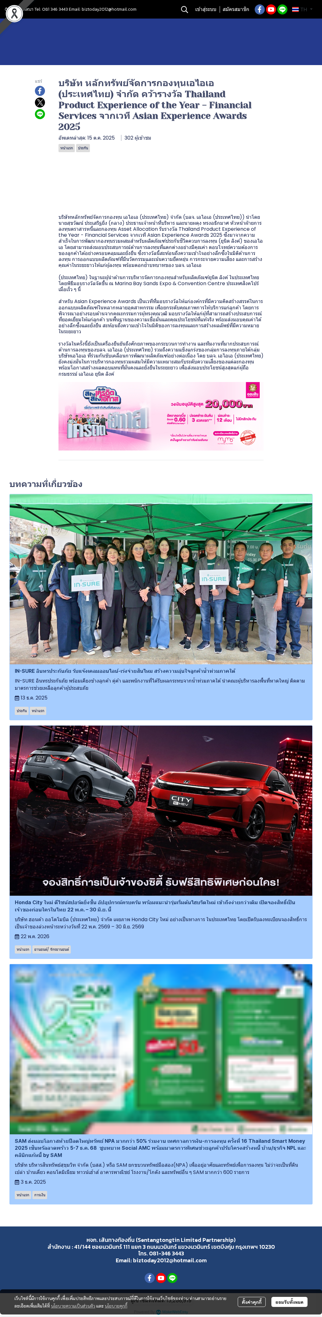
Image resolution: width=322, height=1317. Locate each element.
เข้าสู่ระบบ (205, 9)
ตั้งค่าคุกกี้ (252, 1302)
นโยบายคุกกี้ (116, 1306)
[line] (282, 9)
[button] (184, 9)
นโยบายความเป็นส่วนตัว (73, 1306)
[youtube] (271, 9)
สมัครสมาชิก (236, 9)
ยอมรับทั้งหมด (289, 1302)
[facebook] (260, 9)
